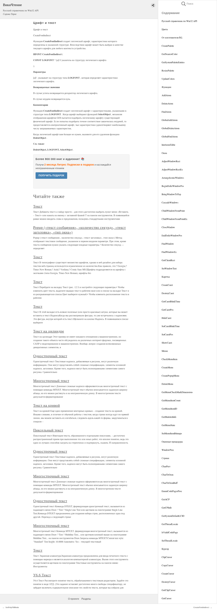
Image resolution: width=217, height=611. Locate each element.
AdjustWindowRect (171, 161)
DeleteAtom (167, 103)
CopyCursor (167, 565)
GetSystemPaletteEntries (173, 62)
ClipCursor (167, 557)
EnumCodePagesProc (172, 491)
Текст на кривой (46, 405)
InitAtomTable (168, 144)
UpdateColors (168, 78)
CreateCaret (167, 284)
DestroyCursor (168, 581)
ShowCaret (167, 342)
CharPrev (166, 466)
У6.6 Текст (42, 575)
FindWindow (168, 243)
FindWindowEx (169, 251)
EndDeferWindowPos (172, 235)
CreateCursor (168, 573)
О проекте (73, 599)
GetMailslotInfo (169, 416)
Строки (165, 458)
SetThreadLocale (170, 540)
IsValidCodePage (170, 532)
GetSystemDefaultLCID (173, 515)
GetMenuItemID (169, 408)
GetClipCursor (168, 590)
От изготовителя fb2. (172, 37)
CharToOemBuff (170, 482)
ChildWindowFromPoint (173, 210)
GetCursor (166, 598)
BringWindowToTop (171, 194)
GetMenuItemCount (171, 400)
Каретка (166, 276)
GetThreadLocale (170, 524)
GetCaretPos (167, 309)
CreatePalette (168, 45)
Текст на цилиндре (48, 331)
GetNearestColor (169, 54)
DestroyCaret (168, 293)
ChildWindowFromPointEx (174, 218)
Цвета (165, 29)
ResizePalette (168, 70)
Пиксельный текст (48, 430)
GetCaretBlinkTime (171, 301)
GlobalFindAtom (170, 136)
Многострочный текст (51, 380)
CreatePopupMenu (170, 375)
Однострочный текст (50, 355)
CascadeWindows (170, 202)
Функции (166, 87)
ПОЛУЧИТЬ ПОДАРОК (51, 175)
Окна (164, 152)
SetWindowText (169, 268)
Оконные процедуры (172, 441)
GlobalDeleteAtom (170, 128)
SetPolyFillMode (12, 607)
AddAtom (166, 95)
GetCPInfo (167, 507)
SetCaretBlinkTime (171, 326)
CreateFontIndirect (201, 607)
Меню (165, 350)
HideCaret (166, 317)
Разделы (86, 599)
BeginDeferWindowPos (173, 185)
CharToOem (167, 474)
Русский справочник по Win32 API (179, 21)
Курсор (165, 548)
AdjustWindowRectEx (172, 169)
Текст (37, 206)
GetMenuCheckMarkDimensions (177, 392)
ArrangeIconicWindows (173, 177)
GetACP (166, 499)
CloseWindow (168, 227)
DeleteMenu (167, 383)
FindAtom (166, 111)
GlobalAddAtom (169, 119)
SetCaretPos (167, 334)
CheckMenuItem (169, 359)
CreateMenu (167, 367)
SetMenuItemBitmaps (172, 433)
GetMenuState (168, 425)
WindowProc (168, 449)
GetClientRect (168, 260)
